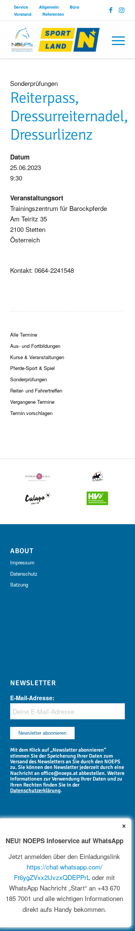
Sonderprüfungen (28, 379)
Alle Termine (23, 334)
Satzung (19, 584)
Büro (75, 7)
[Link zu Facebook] (110, 10)
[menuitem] (21, 7)
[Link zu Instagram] (121, 10)
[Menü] (114, 40)
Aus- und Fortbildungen (35, 345)
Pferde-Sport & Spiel (32, 367)
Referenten (53, 14)
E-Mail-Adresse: (32, 697)
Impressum (22, 562)
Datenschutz (24, 573)
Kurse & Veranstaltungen (37, 357)
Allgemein (49, 7)
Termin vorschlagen (31, 413)
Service (21, 7)
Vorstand (23, 14)
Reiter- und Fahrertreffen (36, 390)
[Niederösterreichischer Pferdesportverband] (56, 40)
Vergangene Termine (32, 401)
